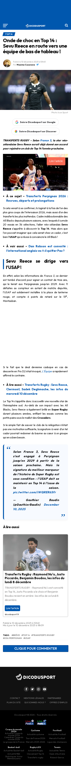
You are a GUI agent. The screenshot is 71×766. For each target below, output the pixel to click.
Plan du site (13, 702)
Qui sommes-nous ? (35, 702)
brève (16, 635)
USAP (27, 638)
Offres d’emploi (58, 702)
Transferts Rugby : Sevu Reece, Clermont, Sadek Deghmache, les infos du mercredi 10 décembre (37, 389)
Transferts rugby (43, 635)
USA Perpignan (13, 638)
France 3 (45, 140)
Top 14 (26, 635)
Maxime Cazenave (26, 64)
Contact (15, 698)
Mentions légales (34, 698)
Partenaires (54, 698)
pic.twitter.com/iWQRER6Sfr (34, 492)
